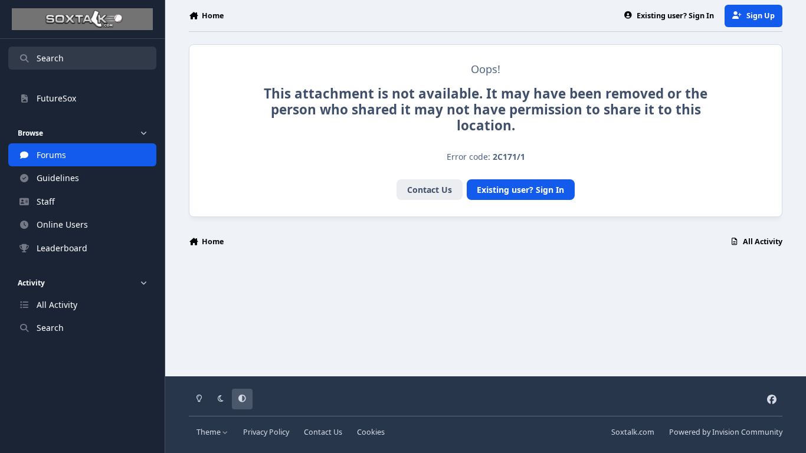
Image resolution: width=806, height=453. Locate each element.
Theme (209, 432)
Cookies (371, 432)
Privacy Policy (266, 432)
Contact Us (429, 189)
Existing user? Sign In (520, 189)
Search (50, 58)
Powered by (725, 432)
